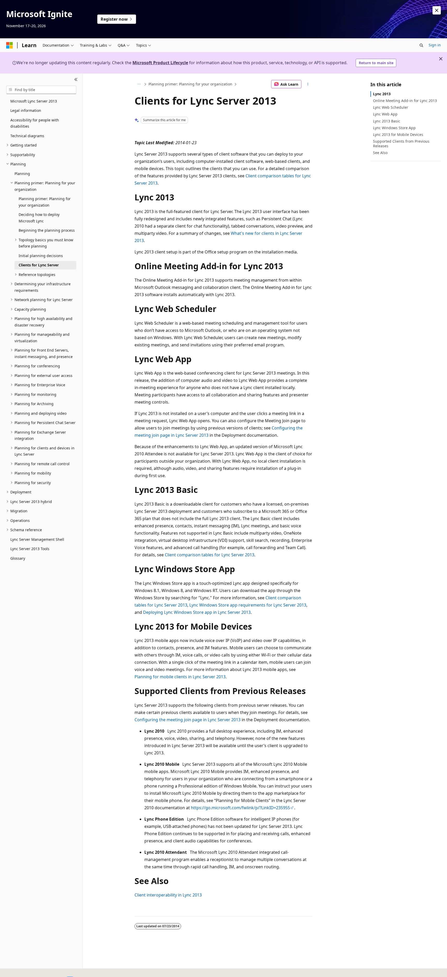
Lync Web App (385, 114)
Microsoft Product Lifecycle (160, 62)
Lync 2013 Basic (386, 121)
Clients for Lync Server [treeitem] (39, 265)
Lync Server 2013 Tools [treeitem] (29, 548)
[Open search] (421, 45)
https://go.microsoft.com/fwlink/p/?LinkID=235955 (240, 808)
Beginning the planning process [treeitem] (47, 230)
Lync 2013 (382, 93)
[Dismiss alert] (437, 10)
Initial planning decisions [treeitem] (41, 255)
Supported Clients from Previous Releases (401, 143)
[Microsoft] (9, 45)
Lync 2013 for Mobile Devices (398, 134)
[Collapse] (75, 80)
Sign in (435, 44)
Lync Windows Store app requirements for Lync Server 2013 (247, 605)
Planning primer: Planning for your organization (190, 84)
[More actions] (307, 84)
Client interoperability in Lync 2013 (168, 895)
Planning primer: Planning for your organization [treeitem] (45, 202)
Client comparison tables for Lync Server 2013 (209, 555)
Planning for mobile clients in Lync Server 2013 (180, 677)
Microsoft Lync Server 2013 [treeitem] (33, 101)
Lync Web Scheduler (390, 107)
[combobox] (41, 90)
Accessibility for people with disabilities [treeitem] (34, 123)
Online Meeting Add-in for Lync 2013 (405, 100)
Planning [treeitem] (22, 173)
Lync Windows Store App (394, 127)
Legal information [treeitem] (25, 110)
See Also (380, 152)
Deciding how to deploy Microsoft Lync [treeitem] (39, 217)
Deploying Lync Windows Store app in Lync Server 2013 (197, 612)
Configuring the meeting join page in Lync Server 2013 (188, 720)
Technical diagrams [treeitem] (27, 135)
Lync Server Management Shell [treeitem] (37, 539)
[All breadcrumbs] (139, 84)
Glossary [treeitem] (17, 558)
